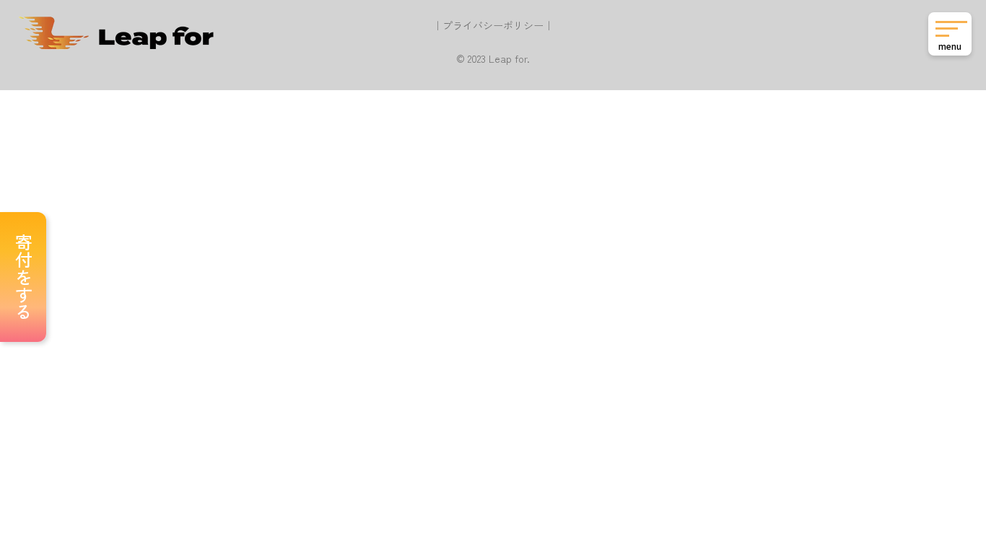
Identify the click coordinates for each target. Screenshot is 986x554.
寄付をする (23, 277)
